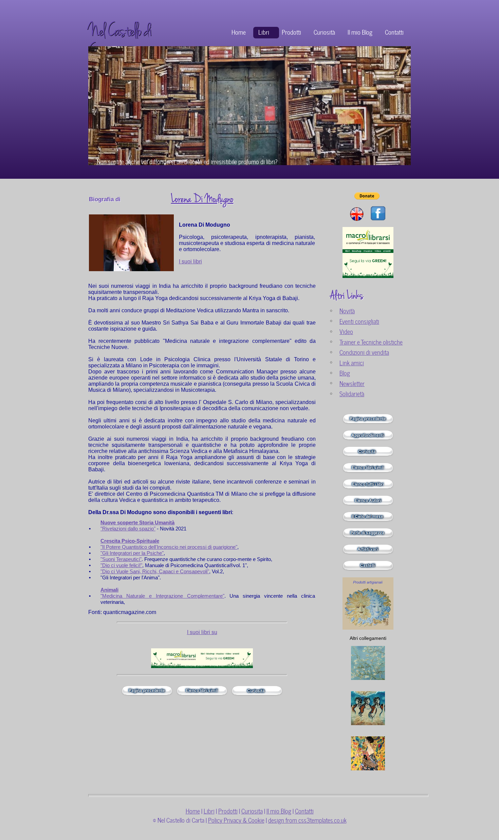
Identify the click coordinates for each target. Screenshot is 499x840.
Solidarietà (351, 393)
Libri (263, 31)
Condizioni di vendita (364, 351)
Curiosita (252, 810)
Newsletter (352, 383)
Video (346, 331)
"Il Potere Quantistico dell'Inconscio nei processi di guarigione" (168, 547)
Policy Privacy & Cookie (236, 819)
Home (239, 31)
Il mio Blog (360, 31)
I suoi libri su (202, 632)
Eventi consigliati (359, 321)
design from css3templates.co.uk (307, 819)
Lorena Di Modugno (202, 199)
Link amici (351, 362)
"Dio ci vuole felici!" (121, 565)
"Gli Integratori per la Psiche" (132, 553)
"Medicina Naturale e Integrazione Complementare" (162, 596)
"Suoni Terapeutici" (121, 559)
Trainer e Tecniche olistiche (371, 341)
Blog (344, 372)
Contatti (394, 31)
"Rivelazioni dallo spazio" (127, 528)
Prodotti (291, 31)
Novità (347, 310)
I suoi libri (190, 261)
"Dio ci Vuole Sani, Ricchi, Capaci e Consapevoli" (154, 571)
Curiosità (324, 31)
